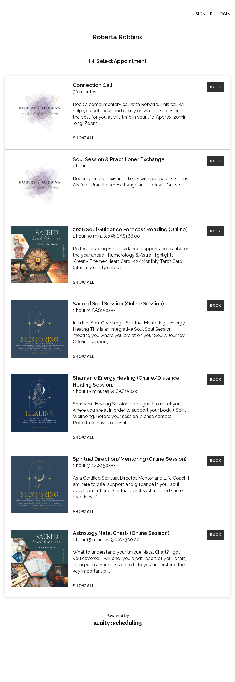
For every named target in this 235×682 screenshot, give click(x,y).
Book (215, 87)
